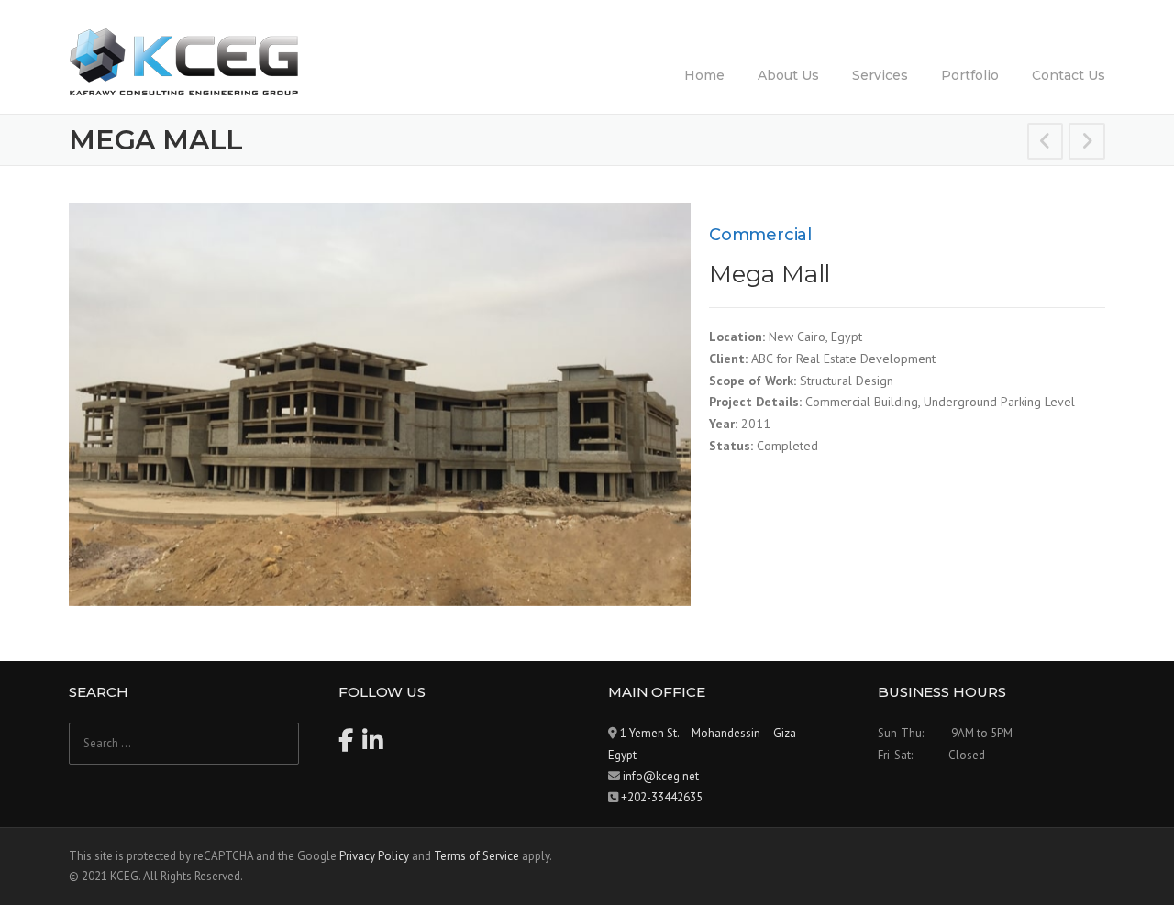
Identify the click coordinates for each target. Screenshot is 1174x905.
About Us (788, 75)
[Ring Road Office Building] (1087, 144)
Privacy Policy (374, 856)
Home (704, 75)
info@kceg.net (661, 776)
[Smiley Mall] (1045, 144)
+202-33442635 (662, 797)
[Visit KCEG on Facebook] (345, 745)
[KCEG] (183, 60)
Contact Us (1068, 75)
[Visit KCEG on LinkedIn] (372, 745)
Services (880, 75)
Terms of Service (476, 856)
